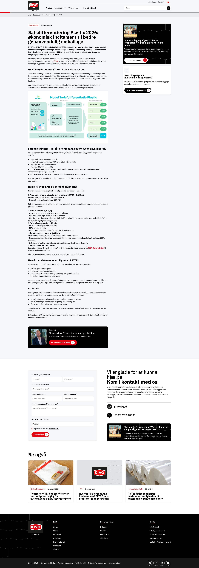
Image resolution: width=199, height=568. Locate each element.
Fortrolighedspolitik (65, 563)
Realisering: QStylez (48, 563)
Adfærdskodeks (114, 563)
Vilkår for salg (80, 563)
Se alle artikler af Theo (60, 343)
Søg (168, 8)
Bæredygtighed (89, 8)
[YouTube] (168, 563)
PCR (56, 61)
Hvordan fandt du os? (40, 419)
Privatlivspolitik (54, 429)
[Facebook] (149, 563)
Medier (102, 531)
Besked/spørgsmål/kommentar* (45, 404)
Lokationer (57, 538)
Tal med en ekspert (134, 60)
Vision (55, 531)
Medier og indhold (107, 522)
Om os (55, 527)
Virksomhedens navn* (40, 384)
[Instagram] (155, 563)
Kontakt (161, 2)
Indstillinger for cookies (97, 563)
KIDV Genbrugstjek (96, 248)
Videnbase (152, 2)
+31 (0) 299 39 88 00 (124, 415)
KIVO (55, 522)
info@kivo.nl (120, 406)
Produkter (57, 546)
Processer (57, 534)
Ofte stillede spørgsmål (136, 90)
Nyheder (103, 527)
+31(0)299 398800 (157, 531)
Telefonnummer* (70, 394)
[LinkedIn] (162, 563)
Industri (56, 549)
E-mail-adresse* (38, 394)
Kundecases (104, 534)
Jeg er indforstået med (46, 429)
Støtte (152, 522)
